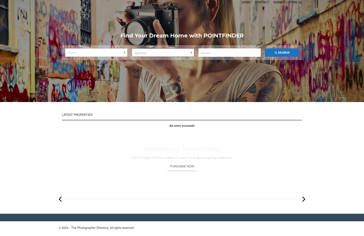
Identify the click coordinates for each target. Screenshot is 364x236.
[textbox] (163, 53)
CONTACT (262, 2)
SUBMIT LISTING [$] (287, 2)
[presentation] (60, 199)
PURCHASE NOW (182, 166)
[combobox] (96, 52)
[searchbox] (96, 53)
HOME (246, 2)
